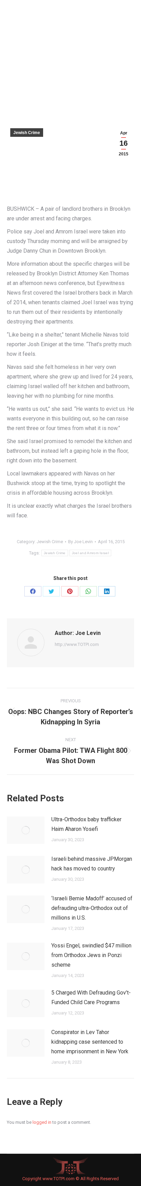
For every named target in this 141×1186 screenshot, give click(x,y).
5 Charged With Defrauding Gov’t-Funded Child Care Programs (91, 997)
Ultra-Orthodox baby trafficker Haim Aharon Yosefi (86, 824)
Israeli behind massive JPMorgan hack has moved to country (91, 864)
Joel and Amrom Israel (90, 553)
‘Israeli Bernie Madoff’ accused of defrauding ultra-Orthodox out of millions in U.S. (91, 908)
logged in (42, 1122)
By (80, 541)
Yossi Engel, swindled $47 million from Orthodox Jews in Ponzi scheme (91, 955)
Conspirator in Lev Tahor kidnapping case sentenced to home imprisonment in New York (89, 1042)
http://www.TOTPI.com (77, 644)
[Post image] (25, 830)
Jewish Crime (26, 132)
